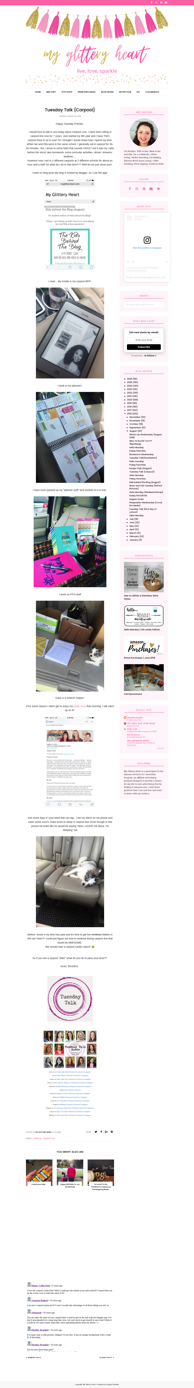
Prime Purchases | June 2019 (139, 657)
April (132, 529)
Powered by (137, 355)
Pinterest (72, 1072)
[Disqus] (70, 1239)
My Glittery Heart (89, 1384)
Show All (161, 748)
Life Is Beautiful (62, 1101)
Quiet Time (80, 706)
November (135, 420)
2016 (129, 413)
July (132, 519)
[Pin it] (111, 1132)
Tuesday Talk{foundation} (143, 457)
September (135, 427)
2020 (129, 399)
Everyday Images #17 (136, 737)
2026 (129, 378)
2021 (129, 396)
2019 (129, 403)
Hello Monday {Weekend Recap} (146, 492)
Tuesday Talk (49, 1138)
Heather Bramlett (134, 277)
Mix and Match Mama (138, 740)
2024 (129, 385)
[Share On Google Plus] (106, 1132)
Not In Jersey (133, 735)
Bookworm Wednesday (141, 454)
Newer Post (34, 1357)
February (134, 536)
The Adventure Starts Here (62, 1108)
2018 (129, 406)
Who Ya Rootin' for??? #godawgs (140, 442)
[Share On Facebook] (101, 1132)
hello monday (136, 461)
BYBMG (61, 1097)
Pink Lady (132, 729)
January (134, 539)
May (132, 526)
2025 (129, 382)
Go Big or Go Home (61, 1111)
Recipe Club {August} (140, 468)
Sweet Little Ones (62, 1079)
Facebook (79, 1072)
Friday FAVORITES (138, 495)
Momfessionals (135, 717)
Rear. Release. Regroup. (62, 1083)
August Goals (136, 499)
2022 (129, 392)
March (133, 533)
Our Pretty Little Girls (61, 1072)
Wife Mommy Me (63, 1086)
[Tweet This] (96, 1132)
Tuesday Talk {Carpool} (142, 471)
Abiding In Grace (61, 1093)
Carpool (37, 1138)
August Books (133, 726)
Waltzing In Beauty (66, 1104)
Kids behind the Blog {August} (144, 482)
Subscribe (144, 347)
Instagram (87, 1072)
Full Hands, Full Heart (73, 1090)
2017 (129, 410)
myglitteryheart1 (152, 277)
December (135, 417)
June (132, 522)
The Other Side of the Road (141, 723)
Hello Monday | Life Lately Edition (142, 629)
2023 (129, 389)
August (133, 431)
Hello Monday (136, 447)
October (134, 424)
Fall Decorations (133, 694)
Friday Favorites (137, 450)
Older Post (105, 1357)
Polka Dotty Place (62, 1115)
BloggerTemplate (112, 1384)
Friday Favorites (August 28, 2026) (142, 731)
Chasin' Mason (60, 1075)
